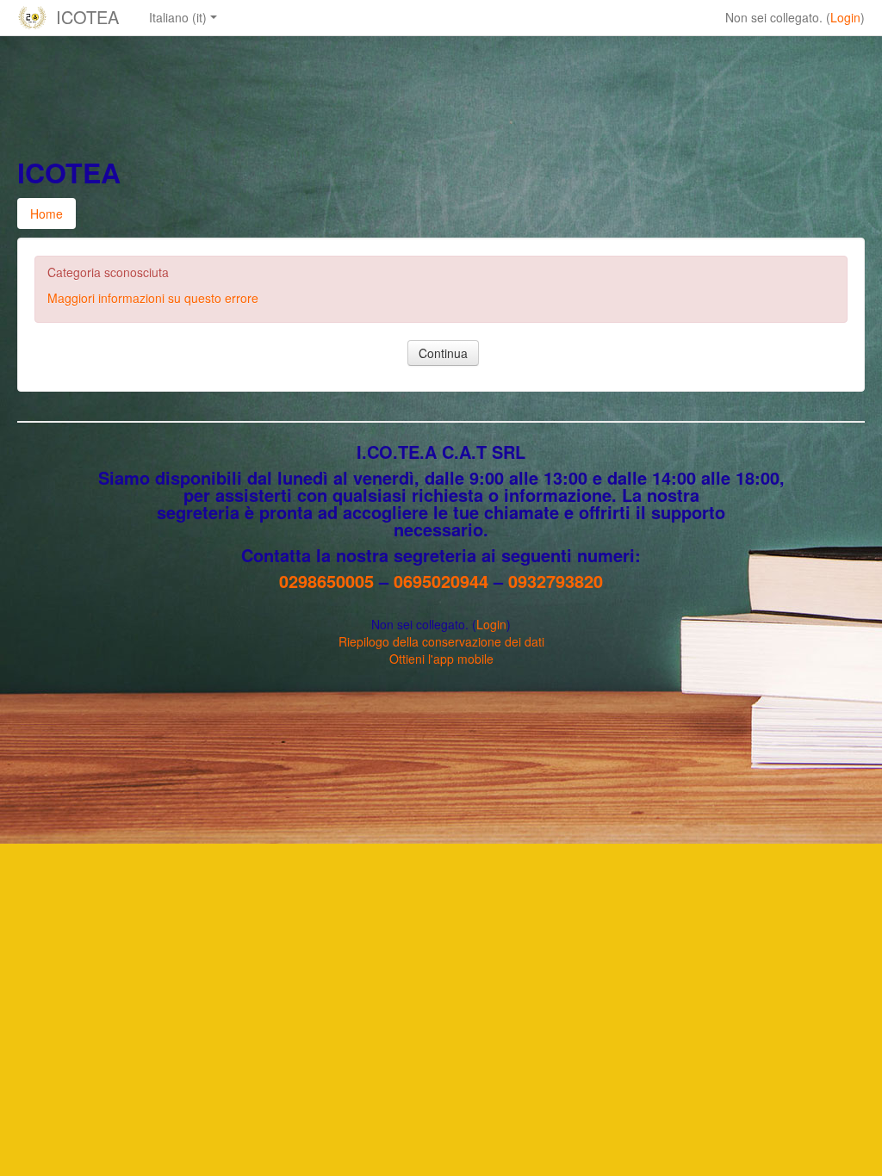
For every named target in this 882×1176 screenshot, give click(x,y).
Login (845, 17)
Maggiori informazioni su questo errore (152, 297)
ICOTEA (87, 16)
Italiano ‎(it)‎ (178, 17)
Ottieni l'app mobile (441, 658)
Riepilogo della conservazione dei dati (441, 641)
